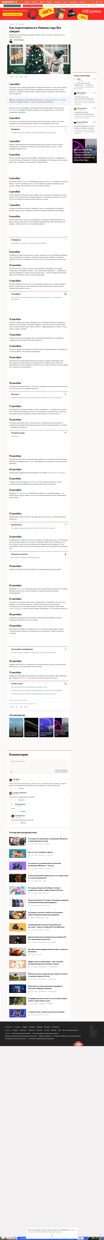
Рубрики (25, 1027)
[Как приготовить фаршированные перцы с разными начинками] (38, 952)
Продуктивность (43, 967)
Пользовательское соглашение (21, 1033)
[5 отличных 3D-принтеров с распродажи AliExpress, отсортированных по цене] (38, 841)
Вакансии (47, 1027)
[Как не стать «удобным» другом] (38, 853)
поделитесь (56, 100)
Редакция (39, 1027)
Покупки (41, 844)
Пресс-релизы (42, 942)
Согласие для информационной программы (41, 1038)
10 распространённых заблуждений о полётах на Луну (84, 87)
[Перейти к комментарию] (85, 84)
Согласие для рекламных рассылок (15, 1038)
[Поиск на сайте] (93, 2)
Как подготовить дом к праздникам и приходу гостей (29, 687)
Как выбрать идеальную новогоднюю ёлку (25, 557)
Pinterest (39, 1030)
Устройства (48, 868)
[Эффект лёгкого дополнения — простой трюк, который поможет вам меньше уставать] (38, 964)
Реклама (32, 1027)
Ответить (21, 788)
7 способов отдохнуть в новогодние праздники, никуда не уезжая (33, 694)
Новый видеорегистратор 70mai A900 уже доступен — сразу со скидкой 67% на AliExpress (84, 102)
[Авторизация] (101, 2)
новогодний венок (22, 493)
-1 (15, 800)
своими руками (33, 482)
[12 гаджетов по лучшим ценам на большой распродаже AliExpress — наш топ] (38, 866)
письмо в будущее (15, 608)
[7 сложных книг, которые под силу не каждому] (38, 1013)
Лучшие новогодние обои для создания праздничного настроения (33, 133)
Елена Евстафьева (19, 39)
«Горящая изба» (40, 917)
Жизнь (40, 893)
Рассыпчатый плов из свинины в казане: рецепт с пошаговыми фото (84, 117)
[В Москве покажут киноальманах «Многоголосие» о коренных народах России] (38, 976)
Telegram (15, 1030)
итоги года (20, 589)
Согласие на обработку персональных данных (67, 1036)
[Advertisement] (38, 167)
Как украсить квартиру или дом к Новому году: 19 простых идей (32, 528)
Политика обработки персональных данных (45, 1033)
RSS (59, 1030)
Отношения (42, 855)
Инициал (53, 1030)
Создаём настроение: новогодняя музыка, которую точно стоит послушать (36, 398)
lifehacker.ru (15, 436)
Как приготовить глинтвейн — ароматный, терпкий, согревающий (33, 652)
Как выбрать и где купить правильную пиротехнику (28, 243)
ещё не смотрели (59, 473)
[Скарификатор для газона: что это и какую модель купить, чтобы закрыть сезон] (38, 1001)
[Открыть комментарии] (32, 844)
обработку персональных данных (51, 1232)
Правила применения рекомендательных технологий (21, 1036)
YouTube (46, 1030)
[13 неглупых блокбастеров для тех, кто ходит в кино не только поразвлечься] (38, 878)
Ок (52, 1235)
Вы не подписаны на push (70, 1030)
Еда (47, 917)
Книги (42, 1015)
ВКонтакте (23, 1030)
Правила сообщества (45, 1036)
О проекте (17, 1027)
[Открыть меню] (68, 779)
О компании (55, 1027)
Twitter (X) (31, 1030)
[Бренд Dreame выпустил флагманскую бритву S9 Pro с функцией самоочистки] (38, 939)
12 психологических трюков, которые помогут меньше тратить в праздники (36, 690)
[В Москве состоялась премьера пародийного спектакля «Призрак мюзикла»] (38, 989)
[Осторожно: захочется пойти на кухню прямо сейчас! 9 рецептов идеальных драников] (38, 915)
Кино (40, 880)
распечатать (13, 110)
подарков (25, 181)
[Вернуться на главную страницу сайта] (8, 2)
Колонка (46, 893)
